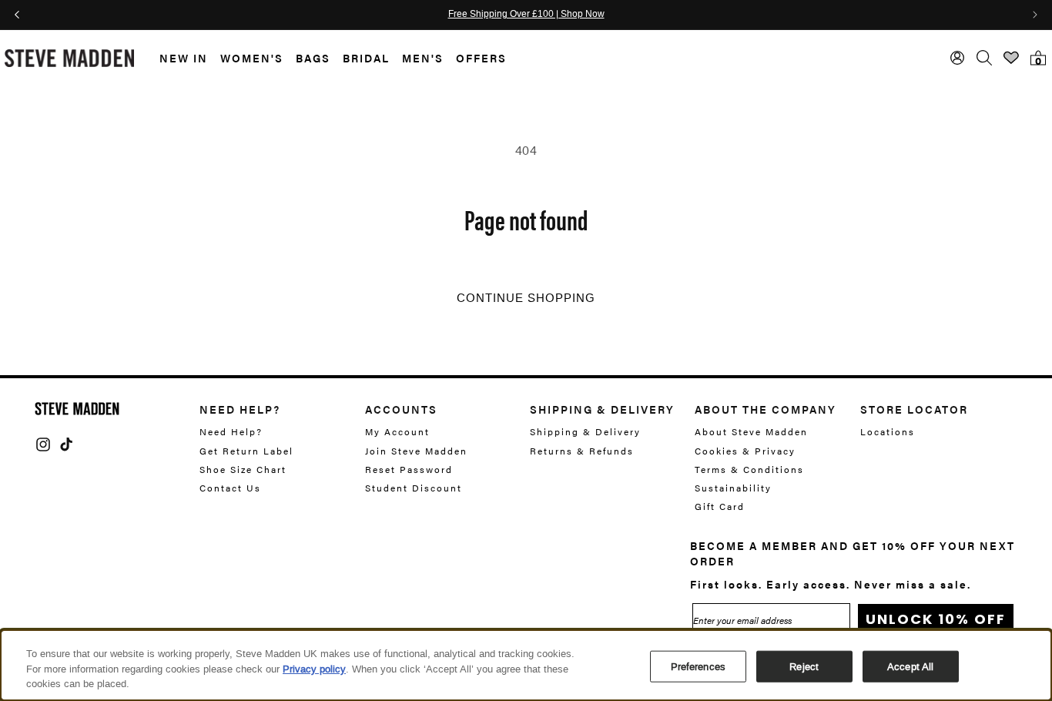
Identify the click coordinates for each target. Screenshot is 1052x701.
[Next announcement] (1035, 14)
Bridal (366, 57)
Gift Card (720, 506)
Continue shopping (526, 298)
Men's (423, 57)
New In (183, 57)
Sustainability (733, 488)
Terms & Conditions (749, 469)
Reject (804, 665)
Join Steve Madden (416, 451)
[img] (43, 444)
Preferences (698, 665)
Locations (887, 431)
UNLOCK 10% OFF (936, 619)
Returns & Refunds (582, 451)
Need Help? (231, 431)
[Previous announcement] (17, 14)
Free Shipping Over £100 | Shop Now (526, 14)
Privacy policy (314, 669)
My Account (397, 431)
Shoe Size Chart (242, 469)
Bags (313, 57)
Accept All (910, 665)
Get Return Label (246, 451)
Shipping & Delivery (585, 431)
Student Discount (413, 488)
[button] (177, 58)
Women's (251, 57)
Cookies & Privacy (745, 451)
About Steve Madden (751, 431)
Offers (481, 57)
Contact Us (230, 488)
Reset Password (409, 469)
